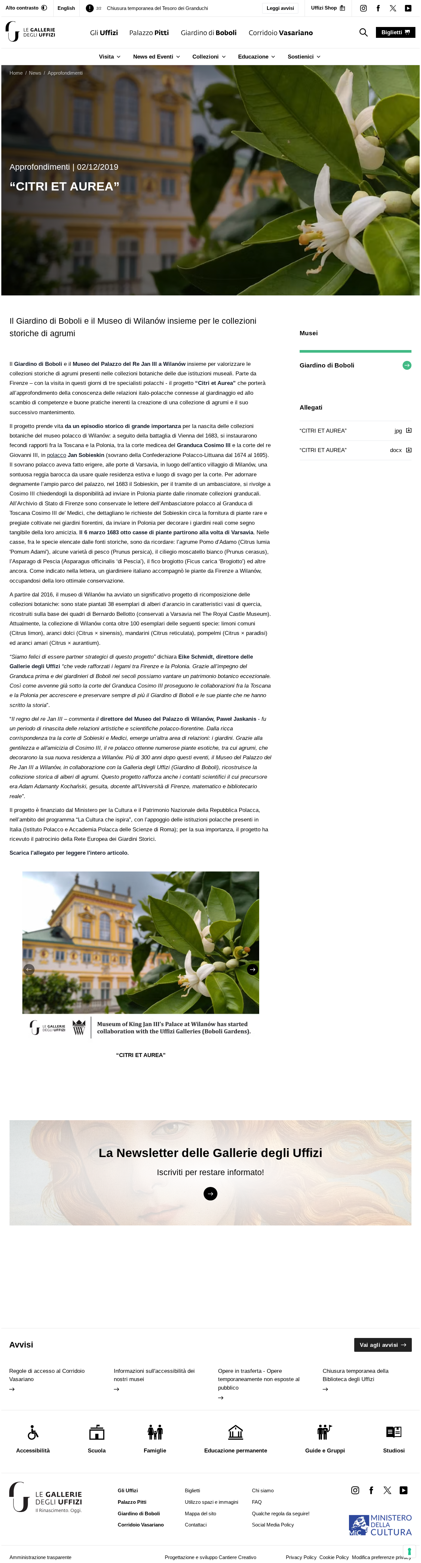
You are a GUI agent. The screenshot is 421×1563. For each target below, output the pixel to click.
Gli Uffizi (128, 1490)
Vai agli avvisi (379, 1345)
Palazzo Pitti (132, 1502)
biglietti (392, 32)
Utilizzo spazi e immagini (211, 1502)
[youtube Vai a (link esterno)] (404, 1490)
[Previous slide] (29, 969)
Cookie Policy (334, 1557)
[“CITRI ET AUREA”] (30, 32)
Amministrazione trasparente (40, 1557)
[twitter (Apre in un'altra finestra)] (393, 8)
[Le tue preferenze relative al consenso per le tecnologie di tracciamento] (409, 1551)
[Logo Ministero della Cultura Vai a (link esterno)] (380, 1525)
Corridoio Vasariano (141, 1524)
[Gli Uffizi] (104, 32)
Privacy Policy (301, 1557)
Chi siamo (263, 1490)
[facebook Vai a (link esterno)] (371, 1490)
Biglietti (192, 1490)
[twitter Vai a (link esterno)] (387, 1490)
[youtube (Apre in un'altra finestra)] (408, 8)
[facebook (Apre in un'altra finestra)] (378, 8)
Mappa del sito (200, 1513)
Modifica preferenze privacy (381, 1557)
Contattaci (196, 1524)
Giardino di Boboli (139, 1513)
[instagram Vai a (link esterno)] (355, 1490)
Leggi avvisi (280, 8)
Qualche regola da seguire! (281, 1513)
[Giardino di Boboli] (208, 32)
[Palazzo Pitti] (149, 32)
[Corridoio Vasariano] (281, 32)
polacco (56, 455)
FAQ (257, 1502)
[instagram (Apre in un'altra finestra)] (363, 8)
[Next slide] (252, 969)
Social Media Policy (273, 1524)
